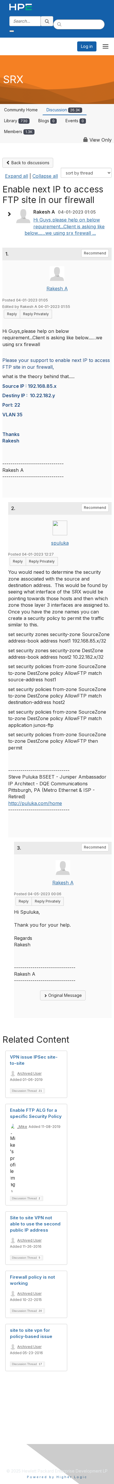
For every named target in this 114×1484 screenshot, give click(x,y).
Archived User (29, 1073)
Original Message (64, 995)
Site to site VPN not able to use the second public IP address (35, 1224)
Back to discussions (29, 162)
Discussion (63, 109)
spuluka (60, 543)
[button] (10, 214)
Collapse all (45, 176)
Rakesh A (57, 288)
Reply (12, 314)
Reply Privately (36, 314)
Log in (87, 46)
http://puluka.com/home (35, 803)
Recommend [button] (95, 253)
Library (15, 120)
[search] (47, 21)
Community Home (21, 109)
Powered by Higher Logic (57, 1477)
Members (18, 131)
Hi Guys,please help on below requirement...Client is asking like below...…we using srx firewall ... (65, 226)
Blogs (46, 120)
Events (74, 120)
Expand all (16, 176)
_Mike (22, 1126)
